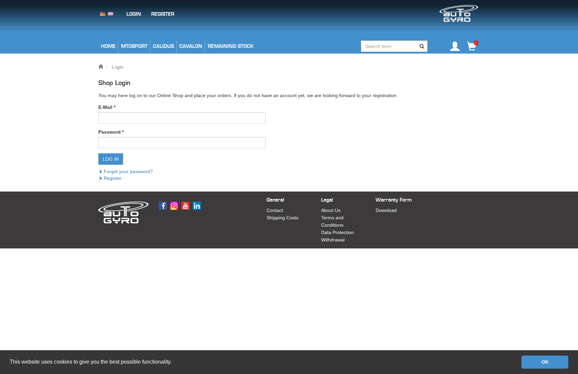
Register (111, 178)
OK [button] (545, 362)
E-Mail (106, 107)
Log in (111, 159)
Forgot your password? (127, 171)
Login (117, 67)
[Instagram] (175, 205)
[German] (102, 13)
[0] (471, 49)
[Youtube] (186, 205)
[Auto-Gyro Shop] (459, 13)
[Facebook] (164, 205)
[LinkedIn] (198, 205)
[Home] (100, 67)
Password (111, 132)
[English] (110, 13)
